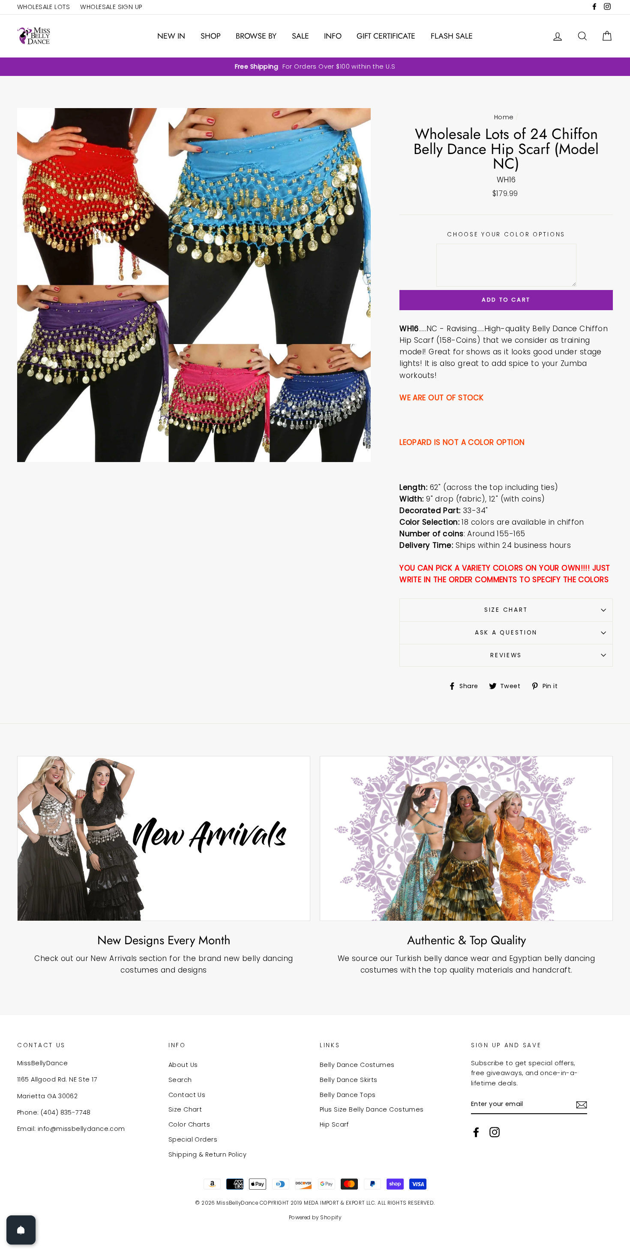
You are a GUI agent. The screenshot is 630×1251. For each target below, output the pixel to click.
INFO (333, 36)
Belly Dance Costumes (357, 1065)
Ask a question (506, 633)
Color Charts (189, 1124)
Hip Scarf (334, 1124)
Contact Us (186, 1095)
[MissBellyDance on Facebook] (476, 1132)
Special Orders (192, 1139)
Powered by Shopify (315, 1217)
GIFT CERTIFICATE (386, 36)
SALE (300, 36)
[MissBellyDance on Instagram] (494, 1132)
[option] (315, 67)
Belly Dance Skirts (349, 1080)
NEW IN (171, 36)
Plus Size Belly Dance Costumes (372, 1109)
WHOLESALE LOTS (43, 7)
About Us (183, 1065)
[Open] (21, 1230)
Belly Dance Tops (348, 1095)
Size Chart (506, 610)
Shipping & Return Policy (207, 1154)
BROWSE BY (256, 36)
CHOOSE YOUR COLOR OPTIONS (506, 234)
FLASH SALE (452, 36)
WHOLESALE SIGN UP (111, 7)
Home (504, 117)
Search (180, 1080)
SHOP (211, 36)
